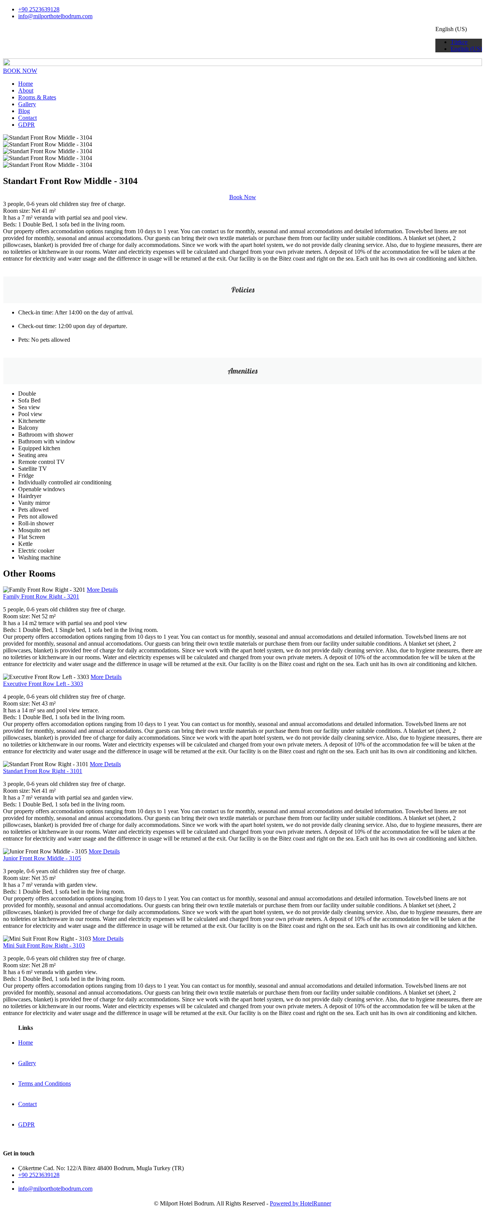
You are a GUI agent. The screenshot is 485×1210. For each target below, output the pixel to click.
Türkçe (459, 42)
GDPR (26, 124)
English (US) (466, 49)
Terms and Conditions (44, 1083)
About (25, 90)
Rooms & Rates (37, 97)
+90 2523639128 (38, 9)
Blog (24, 111)
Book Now (242, 197)
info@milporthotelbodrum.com (55, 16)
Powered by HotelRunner (300, 1203)
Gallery (27, 104)
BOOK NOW (20, 71)
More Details (102, 589)
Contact (27, 118)
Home (25, 83)
